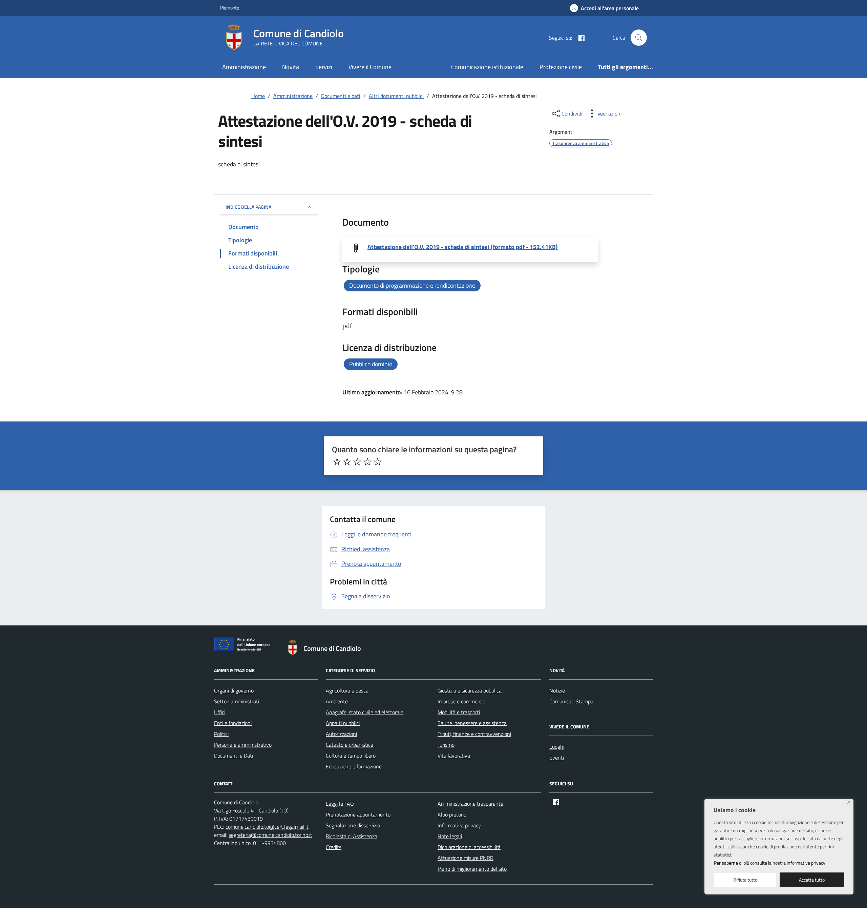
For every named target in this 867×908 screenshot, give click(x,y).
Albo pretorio (452, 814)
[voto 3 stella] (357, 462)
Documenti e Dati (233, 755)
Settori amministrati (236, 701)
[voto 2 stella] (347, 462)
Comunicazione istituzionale (487, 66)
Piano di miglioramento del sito (472, 869)
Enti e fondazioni (233, 723)
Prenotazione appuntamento (358, 814)
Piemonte (229, 7)
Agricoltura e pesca (347, 690)
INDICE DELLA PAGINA (248, 206)
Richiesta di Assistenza (351, 836)
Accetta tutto (812, 879)
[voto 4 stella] (367, 462)
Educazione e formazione (354, 766)
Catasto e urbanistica (349, 745)
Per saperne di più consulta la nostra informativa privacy (769, 862)
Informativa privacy (459, 825)
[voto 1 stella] (337, 462)
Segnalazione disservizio (353, 825)
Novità (290, 66)
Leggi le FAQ (340, 804)
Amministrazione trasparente (470, 804)
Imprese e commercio (461, 701)
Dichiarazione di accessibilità (469, 847)
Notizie (557, 690)
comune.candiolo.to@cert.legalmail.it (267, 827)
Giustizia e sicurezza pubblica (470, 690)
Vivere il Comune (370, 66)
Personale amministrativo (243, 745)
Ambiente (337, 701)
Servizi (323, 66)
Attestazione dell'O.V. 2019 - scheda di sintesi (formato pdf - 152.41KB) (462, 246)
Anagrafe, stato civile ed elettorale (364, 712)
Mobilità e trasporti (459, 712)
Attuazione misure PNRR (465, 858)
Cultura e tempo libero (351, 755)
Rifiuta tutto (745, 879)
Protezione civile (561, 66)
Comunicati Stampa (571, 701)
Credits (333, 847)
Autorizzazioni (341, 734)
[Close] (848, 802)
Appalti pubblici (343, 723)
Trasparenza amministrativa (580, 143)
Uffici (219, 712)
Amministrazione (244, 66)
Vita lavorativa (454, 755)
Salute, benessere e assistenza (472, 723)
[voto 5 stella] (378, 462)
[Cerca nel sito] (639, 37)
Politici (221, 734)
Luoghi (556, 747)
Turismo (446, 745)
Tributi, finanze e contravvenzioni (474, 734)
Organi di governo (234, 690)
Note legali (450, 836)
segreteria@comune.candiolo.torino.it (270, 835)
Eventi (556, 758)
